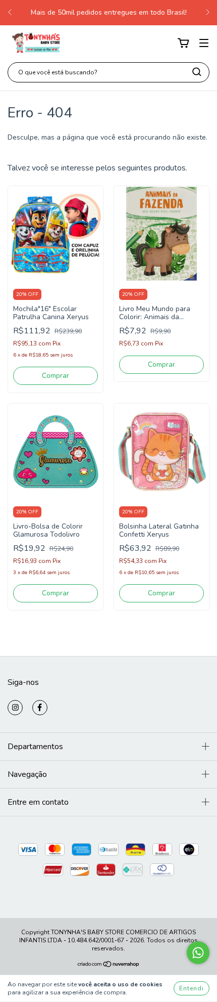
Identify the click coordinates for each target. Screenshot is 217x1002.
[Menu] (204, 43)
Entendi (191, 988)
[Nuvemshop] (108, 966)
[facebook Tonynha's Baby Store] (39, 707)
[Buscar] (196, 72)
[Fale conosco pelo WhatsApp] (198, 952)
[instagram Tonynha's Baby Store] (15, 707)
